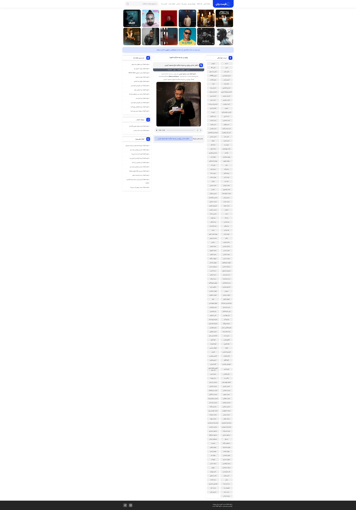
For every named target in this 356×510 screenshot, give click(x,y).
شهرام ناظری (226, 299)
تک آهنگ (199, 4)
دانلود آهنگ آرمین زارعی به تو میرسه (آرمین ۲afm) (138, 181)
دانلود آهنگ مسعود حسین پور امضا (140, 111)
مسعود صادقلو (213, 435)
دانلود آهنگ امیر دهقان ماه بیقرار (140, 64)
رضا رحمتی (226, 222)
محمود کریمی (182, 74)
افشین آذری (213, 108)
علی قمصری (213, 311)
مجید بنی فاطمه (213, 390)
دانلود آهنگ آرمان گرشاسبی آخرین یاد (139, 158)
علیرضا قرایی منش (226, 328)
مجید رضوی (226, 394)
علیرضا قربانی (213, 328)
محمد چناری (226, 415)
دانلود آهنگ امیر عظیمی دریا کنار (140, 162)
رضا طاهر (226, 226)
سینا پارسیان (226, 275)
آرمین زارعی (226, 80)
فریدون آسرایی (226, 352)
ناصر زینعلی (226, 476)
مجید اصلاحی (226, 390)
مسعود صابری (226, 435)
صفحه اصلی (206, 4)
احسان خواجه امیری (226, 92)
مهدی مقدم (226, 451)
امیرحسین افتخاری (213, 132)
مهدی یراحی (213, 451)
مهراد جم (213, 455)
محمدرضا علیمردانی (213, 423)
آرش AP (213, 68)
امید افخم (213, 116)
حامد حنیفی (213, 185)
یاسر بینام (226, 492)
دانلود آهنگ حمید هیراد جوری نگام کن (139, 126)
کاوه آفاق (226, 360)
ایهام (213, 141)
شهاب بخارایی (213, 291)
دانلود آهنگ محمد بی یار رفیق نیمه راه (139, 94)
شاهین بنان (213, 287)
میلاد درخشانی (226, 468)
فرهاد (226, 348)
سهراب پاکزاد (213, 258)
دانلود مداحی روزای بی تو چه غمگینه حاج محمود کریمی (182, 65)
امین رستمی (213, 137)
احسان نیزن (213, 96)
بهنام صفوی (226, 161)
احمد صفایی (226, 104)
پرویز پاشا (213, 173)
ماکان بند (226, 378)
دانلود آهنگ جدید (191, 74)
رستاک (226, 218)
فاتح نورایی (227, 340)
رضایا (213, 230)
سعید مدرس (226, 258)
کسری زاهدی (213, 360)
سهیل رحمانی (213, 263)
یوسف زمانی (226, 496)
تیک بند (226, 181)
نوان (226, 480)
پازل (226, 165)
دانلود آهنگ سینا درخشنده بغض (140, 175)
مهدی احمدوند (226, 447)
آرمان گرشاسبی (226, 76)
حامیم (213, 189)
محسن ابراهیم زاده (213, 398)
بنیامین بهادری (213, 153)
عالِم (213, 299)
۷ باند (226, 63)
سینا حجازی (213, 275)
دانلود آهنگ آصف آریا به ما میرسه (140, 154)
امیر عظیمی (213, 128)
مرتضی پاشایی (213, 427)
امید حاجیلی (226, 120)
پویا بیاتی (226, 177)
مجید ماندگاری (213, 394)
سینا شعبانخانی (226, 283)
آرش (226, 68)
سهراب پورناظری (226, 263)
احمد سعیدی (226, 100)
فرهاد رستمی (213, 348)
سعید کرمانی (226, 254)
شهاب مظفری (213, 295)
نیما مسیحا (226, 484)
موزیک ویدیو (191, 4)
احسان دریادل (213, 92)
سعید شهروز (213, 250)
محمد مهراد (213, 419)
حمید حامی (226, 202)
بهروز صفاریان (226, 157)
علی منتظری (213, 315)
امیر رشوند (213, 124)
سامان (213, 242)
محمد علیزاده (213, 415)
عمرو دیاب (226, 336)
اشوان (226, 108)
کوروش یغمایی (226, 364)
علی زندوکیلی (213, 307)
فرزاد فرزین (226, 344)
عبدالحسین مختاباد (226, 303)
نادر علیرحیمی (226, 472)
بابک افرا (213, 145)
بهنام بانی (213, 157)
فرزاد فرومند (213, 344)
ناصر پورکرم (213, 472)
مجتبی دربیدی (213, 382)
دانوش (226, 210)
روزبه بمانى (226, 234)
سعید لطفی (213, 254)
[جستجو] (128, 4)
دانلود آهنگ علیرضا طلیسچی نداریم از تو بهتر (137, 145)
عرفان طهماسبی (213, 303)
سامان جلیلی (226, 246)
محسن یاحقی (226, 407)
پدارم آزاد (226, 169)
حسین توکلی (213, 193)
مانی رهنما (213, 378)
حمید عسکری (213, 202)
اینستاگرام (130, 505)
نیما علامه (213, 480)
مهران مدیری (226, 459)
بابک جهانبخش (226, 149)
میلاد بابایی (213, 463)
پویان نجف (213, 177)
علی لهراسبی (226, 315)
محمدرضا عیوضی (226, 427)
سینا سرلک (213, 279)
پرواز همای (226, 173)
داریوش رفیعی (213, 206)
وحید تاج (213, 488)
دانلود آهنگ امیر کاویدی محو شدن (140, 86)
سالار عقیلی (226, 242)
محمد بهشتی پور (213, 411)
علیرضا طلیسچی (213, 323)
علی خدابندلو (226, 307)
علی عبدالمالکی (226, 311)
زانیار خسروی (213, 238)
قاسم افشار (226, 356)
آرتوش (213, 63)
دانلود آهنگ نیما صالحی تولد (141, 90)
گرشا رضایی (213, 364)
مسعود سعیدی (213, 431)
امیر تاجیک (213, 120)
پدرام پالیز (213, 169)
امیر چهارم (226, 124)
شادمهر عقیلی (226, 287)
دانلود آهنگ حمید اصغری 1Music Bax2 (138, 73)
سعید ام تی (226, 250)
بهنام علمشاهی (213, 161)
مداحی (178, 4)
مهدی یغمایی (226, 455)
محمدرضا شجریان (226, 423)
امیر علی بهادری (226, 132)
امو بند (213, 112)
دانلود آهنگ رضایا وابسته (142, 98)
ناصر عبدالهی (213, 476)
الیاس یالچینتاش (226, 112)
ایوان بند (226, 145)
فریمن (213, 352)
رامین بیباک (213, 214)
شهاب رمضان (226, 295)
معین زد (213, 443)
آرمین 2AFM (213, 76)
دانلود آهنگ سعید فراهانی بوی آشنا (140, 107)
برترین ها (184, 4)
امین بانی (226, 137)
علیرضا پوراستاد (213, 319)
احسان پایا (213, 88)
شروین (226, 291)
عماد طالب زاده (226, 332)
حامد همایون (226, 189)
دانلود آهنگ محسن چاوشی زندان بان (139, 167)
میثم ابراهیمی (226, 463)
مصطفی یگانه (226, 443)
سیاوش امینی (213, 267)
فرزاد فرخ (213, 340)
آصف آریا (226, 84)
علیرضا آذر (226, 319)
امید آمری (226, 116)
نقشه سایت (171, 4)
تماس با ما (164, 4)
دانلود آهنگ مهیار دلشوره (142, 77)
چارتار (213, 181)
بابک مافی (213, 149)
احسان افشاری (226, 88)
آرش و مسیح (213, 72)
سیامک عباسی (226, 267)
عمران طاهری (213, 332)
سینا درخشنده (226, 279)
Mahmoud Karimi (174, 76)
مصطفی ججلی (213, 439)
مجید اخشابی (213, 386)
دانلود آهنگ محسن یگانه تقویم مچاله (139, 171)
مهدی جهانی (213, 447)
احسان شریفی (226, 96)
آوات (213, 84)
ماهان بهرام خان (226, 382)
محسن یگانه (213, 407)
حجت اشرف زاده (226, 193)
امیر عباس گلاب (226, 128)
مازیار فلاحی (226, 374)
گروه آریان (226, 369)
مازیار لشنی (213, 374)
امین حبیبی (226, 141)
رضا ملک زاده (213, 226)
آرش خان (226, 72)
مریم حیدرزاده (226, 431)
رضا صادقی (213, 222)
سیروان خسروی (226, 271)
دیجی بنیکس (213, 210)
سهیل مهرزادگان (213, 283)
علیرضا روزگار (226, 323)
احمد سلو (213, 100)
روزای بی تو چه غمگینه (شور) (179, 57)
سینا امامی (213, 271)
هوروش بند (227, 488)
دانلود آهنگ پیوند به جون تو (141, 69)
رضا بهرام (213, 218)
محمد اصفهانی (226, 411)
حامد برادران (226, 185)
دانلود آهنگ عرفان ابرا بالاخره (141, 81)
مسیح (226, 439)
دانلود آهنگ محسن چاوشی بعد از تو (139, 150)
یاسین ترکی (213, 492)
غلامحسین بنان (213, 336)
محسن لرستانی (213, 403)
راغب (226, 214)
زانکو (226, 238)
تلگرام (125, 505)
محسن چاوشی (226, 403)
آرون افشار (213, 80)
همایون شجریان (213, 484)
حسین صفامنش (213, 198)
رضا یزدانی (226, 230)
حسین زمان (226, 198)
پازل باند (213, 165)
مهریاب (213, 459)
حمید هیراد (227, 206)
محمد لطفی (226, 419)
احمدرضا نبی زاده (213, 104)
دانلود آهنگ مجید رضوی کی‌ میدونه (139, 187)
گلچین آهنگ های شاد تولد (213, 369)
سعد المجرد (213, 246)
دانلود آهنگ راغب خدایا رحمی (141, 130)
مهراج (213, 468)
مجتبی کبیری (226, 386)
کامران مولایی (213, 356)
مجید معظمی (226, 398)
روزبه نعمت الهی (213, 234)
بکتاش (226, 153)
